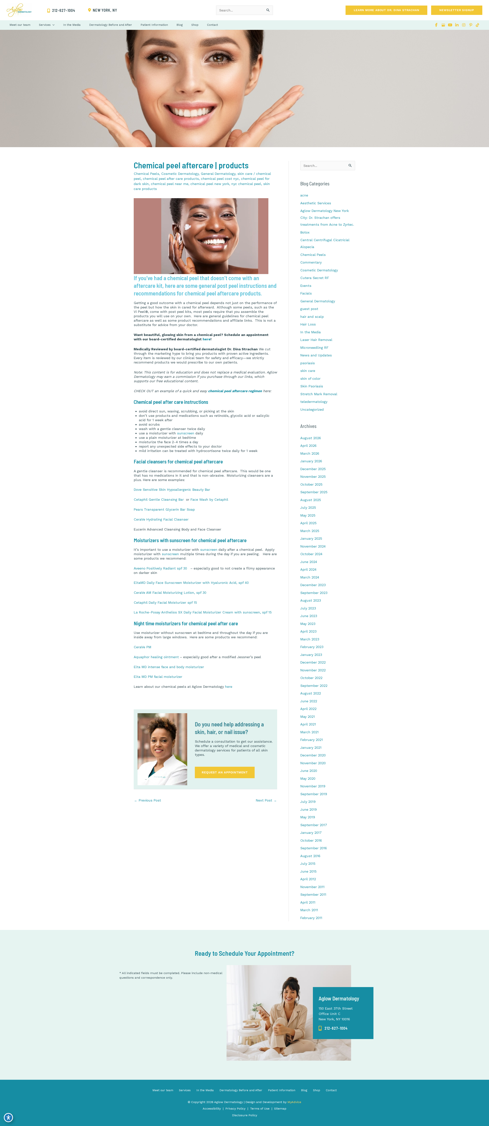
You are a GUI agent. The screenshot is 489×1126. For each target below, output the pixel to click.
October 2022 (311, 678)
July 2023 (308, 608)
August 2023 (310, 600)
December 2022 (313, 662)
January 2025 (311, 538)
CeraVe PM (142, 647)
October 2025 (311, 484)
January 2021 (310, 748)
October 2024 (311, 554)
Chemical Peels (146, 174)
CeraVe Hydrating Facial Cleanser (161, 519)
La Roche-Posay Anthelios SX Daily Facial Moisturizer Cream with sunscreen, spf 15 (203, 612)
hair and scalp (312, 317)
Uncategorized (312, 409)
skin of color (310, 378)
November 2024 (313, 546)
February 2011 (311, 918)
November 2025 (313, 477)
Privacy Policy (235, 1108)
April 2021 (308, 724)
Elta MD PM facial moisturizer (158, 677)
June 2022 (308, 701)
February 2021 (311, 740)
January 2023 (311, 655)
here (206, 339)
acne (304, 195)
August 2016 (310, 856)
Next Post (266, 800)
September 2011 (313, 894)
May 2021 (307, 717)
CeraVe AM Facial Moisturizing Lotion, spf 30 (170, 593)
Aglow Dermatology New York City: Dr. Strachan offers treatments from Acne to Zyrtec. (327, 217)
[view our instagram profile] (464, 25)
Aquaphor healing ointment (156, 657)
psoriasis (307, 363)
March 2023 (309, 639)
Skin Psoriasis (311, 386)
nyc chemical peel (246, 184)
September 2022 (313, 686)
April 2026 (308, 446)
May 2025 (307, 515)
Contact (331, 1090)
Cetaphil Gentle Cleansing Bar (159, 499)
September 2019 (313, 794)
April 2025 (308, 523)
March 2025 (309, 531)
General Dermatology (218, 174)
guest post (309, 309)
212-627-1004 (336, 1028)
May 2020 (307, 778)
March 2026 (309, 453)
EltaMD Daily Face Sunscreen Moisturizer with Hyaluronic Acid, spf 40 (191, 583)
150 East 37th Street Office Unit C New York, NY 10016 (336, 1013)
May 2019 (307, 817)
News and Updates (316, 355)
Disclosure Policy (244, 1115)
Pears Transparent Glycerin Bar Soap (164, 509)
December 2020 (313, 755)
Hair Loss (308, 324)
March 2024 (309, 577)
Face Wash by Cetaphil (209, 499)
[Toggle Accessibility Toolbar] (8, 1117)
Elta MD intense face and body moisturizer (169, 667)
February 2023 (311, 647)
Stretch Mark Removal (318, 394)
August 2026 (310, 438)
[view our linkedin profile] (457, 25)
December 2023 (313, 585)
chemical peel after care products (171, 179)
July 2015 (307, 864)
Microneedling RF (314, 348)
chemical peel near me (169, 184)
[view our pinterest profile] (471, 25)
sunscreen (185, 433)
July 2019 (308, 802)
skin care (244, 174)
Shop (316, 1090)
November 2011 (312, 887)
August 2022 (310, 693)
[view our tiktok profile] (477, 25)
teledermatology (313, 402)
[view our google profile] (443, 25)
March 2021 (309, 732)
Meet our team (162, 1090)
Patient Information (281, 1090)
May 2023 (307, 624)
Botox (305, 232)
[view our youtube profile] (450, 25)
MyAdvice (294, 1102)
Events (305, 286)
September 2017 (313, 825)
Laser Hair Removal (316, 340)
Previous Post (147, 800)
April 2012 (308, 879)
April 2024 (308, 569)
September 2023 (313, 593)
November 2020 (313, 763)
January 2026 (311, 461)
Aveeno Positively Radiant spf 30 (160, 568)
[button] (386, 10)
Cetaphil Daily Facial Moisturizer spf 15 (165, 602)
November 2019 (312, 786)
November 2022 (313, 670)
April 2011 (307, 902)
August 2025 (310, 500)
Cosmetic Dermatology (180, 174)
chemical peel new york (209, 184)
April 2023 (308, 631)
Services (185, 1090)
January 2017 (311, 833)
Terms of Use (260, 1108)
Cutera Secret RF (314, 278)
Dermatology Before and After (240, 1090)
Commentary (311, 262)
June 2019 (308, 809)
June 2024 (308, 562)
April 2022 (308, 709)
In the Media (310, 332)
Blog (304, 1090)
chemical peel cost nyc (220, 179)
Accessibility (212, 1108)
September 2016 (313, 848)
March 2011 (309, 910)
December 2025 (313, 469)
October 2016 (311, 840)
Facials (306, 293)
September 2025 (313, 492)
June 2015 (308, 871)
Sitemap (280, 1108)
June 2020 (308, 771)
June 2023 (308, 616)
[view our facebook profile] (436, 25)
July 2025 (308, 507)
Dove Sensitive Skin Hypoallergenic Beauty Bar (172, 490)
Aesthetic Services (315, 203)
